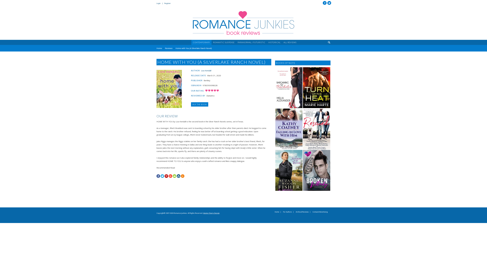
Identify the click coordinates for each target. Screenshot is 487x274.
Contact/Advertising (320, 212)
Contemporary (201, 42)
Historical (274, 42)
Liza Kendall (206, 70)
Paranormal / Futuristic (251, 42)
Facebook (325, 3)
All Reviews (290, 42)
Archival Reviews (302, 212)
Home (277, 212)
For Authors (287, 212)
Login (158, 3)
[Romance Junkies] (243, 23)
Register (167, 3)
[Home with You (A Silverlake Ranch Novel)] (169, 89)
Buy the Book (200, 104)
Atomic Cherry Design (211, 213)
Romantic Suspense (223, 42)
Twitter (329, 3)
